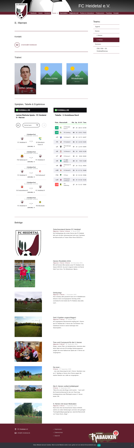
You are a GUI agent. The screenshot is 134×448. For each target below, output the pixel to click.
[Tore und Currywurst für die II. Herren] (33, 351)
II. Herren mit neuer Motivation (64, 404)
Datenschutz (59, 432)
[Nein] (132, 445)
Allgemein (56, 231)
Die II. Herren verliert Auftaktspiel (65, 386)
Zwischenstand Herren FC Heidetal (67, 229)
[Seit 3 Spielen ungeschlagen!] (33, 327)
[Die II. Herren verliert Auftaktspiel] (33, 391)
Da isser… (57, 367)
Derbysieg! (57, 293)
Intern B (57, 436)
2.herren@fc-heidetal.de (29, 45)
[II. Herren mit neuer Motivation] (33, 413)
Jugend (97, 26)
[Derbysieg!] (33, 302)
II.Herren (67, 231)
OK (99, 445)
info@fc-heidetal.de (24, 433)
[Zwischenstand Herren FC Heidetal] (33, 242)
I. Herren (99, 35)
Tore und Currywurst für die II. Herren (67, 342)
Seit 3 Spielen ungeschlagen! (64, 318)
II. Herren (100, 40)
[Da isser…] (33, 373)
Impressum (58, 429)
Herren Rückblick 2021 (62, 261)
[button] (57, 13)
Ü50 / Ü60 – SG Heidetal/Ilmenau (102, 50)
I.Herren (61, 231)
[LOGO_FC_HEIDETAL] (21, 11)
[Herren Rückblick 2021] (33, 273)
